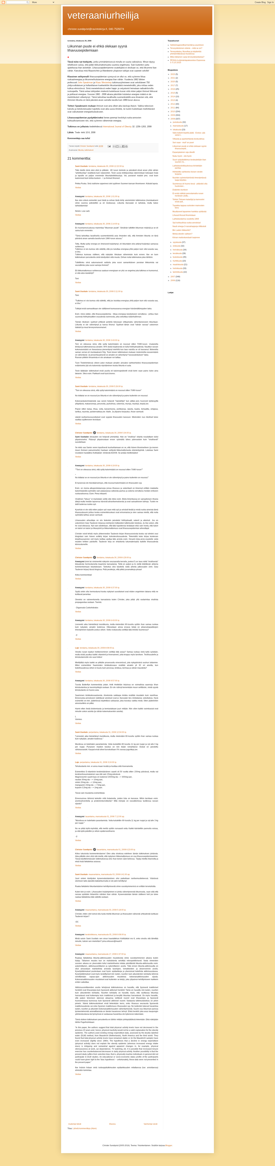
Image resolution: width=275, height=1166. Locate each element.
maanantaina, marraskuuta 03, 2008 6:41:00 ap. (109, 874)
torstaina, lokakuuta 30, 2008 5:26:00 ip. (106, 386)
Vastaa (78, 187)
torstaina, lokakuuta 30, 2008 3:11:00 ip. (106, 291)
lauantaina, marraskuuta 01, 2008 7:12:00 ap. (105, 816)
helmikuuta (178, 268)
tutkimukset (89, 150)
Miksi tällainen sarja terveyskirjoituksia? (187, 57)
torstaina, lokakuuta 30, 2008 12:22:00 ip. (106, 166)
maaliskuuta (178, 264)
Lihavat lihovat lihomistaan (184, 215)
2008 (173, 119)
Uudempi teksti (74, 1124)
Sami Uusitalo (81, 166)
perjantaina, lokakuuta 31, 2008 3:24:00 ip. (98, 762)
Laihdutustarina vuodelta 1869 (186, 219)
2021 (173, 78)
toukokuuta (178, 257)
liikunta (81, 150)
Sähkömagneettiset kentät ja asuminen (187, 45)
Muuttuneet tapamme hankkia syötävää (189, 211)
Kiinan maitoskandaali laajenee (186, 237)
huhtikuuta (177, 261)
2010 (173, 111)
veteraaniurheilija (103, 15)
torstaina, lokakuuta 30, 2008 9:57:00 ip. (102, 681)
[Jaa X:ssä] (120, 146)
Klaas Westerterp (104, 82)
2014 (173, 96)
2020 (173, 81)
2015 (173, 93)
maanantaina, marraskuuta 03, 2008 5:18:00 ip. (105, 910)
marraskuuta (178, 126)
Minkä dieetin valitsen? (182, 234)
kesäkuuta (177, 253)
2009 (173, 115)
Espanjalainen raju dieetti (184, 152)
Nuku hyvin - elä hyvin (182, 156)
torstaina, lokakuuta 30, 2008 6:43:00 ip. (102, 620)
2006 (173, 280)
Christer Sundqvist (83, 433)
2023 (173, 74)
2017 (173, 85)
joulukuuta (177, 122)
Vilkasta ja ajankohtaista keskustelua (188, 139)
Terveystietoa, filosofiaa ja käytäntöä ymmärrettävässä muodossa (185, 52)
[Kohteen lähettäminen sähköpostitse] (114, 146)
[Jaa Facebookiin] (123, 146)
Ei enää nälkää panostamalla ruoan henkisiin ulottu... (188, 194)
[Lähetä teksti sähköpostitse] (109, 146)
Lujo (77, 648)
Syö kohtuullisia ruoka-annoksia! (187, 223)
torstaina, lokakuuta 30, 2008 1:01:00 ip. (102, 196)
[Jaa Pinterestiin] (126, 146)
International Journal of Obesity (117, 126)
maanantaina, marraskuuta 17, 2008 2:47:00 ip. (105, 954)
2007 (173, 277)
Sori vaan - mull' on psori (183, 142)
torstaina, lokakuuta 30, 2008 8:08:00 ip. (97, 648)
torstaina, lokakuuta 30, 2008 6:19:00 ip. (102, 465)
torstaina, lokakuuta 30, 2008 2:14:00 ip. (102, 224)
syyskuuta (177, 242)
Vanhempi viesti (150, 1124)
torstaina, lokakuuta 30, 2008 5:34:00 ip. (114, 433)
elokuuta (177, 246)
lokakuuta (177, 130)
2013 (173, 100)
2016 (173, 89)
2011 (173, 108)
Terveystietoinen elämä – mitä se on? (186, 48)
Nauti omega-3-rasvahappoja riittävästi (189, 226)
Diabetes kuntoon (180, 190)
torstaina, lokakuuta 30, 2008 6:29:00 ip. (114, 557)
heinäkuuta (178, 250)
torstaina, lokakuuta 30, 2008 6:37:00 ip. (102, 587)
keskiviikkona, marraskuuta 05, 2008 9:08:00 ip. (105, 934)
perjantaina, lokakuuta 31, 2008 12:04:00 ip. (108, 732)
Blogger (168, 1145)
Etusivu (112, 1124)
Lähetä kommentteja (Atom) (85, 1128)
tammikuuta (178, 272)
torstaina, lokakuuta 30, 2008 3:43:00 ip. (102, 340)
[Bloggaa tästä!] (117, 146)
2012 (173, 104)
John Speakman (85, 82)
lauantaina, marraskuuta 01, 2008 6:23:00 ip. (116, 849)
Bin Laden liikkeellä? (182, 230)
